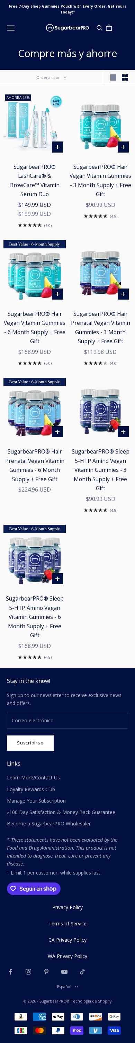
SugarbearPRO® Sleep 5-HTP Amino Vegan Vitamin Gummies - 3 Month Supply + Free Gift (100, 470)
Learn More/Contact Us (33, 777)
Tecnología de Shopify (91, 1001)
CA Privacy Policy (67, 939)
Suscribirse (30, 743)
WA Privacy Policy (67, 956)
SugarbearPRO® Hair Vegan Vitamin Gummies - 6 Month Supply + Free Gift (34, 327)
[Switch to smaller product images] (125, 77)
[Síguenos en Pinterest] (46, 971)
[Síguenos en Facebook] (10, 971)
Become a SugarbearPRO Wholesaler (49, 823)
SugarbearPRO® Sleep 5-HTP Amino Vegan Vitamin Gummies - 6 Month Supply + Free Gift (35, 617)
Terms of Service (67, 923)
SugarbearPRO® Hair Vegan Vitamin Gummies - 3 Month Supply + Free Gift (100, 180)
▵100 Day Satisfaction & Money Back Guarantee (61, 812)
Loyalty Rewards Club (31, 789)
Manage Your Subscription (36, 800)
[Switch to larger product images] (113, 77)
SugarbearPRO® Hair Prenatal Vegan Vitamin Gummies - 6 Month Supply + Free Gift (34, 465)
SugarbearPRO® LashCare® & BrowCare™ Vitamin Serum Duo (35, 180)
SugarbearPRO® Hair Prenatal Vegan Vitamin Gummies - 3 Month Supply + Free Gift (100, 327)
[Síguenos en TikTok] (82, 971)
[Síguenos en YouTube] (64, 971)
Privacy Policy (67, 907)
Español (64, 986)
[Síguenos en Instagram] (28, 971)
